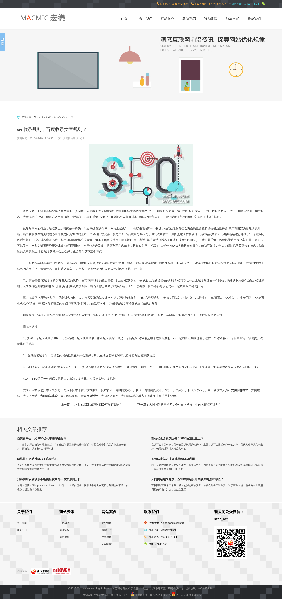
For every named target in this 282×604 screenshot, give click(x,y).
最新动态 (189, 18)
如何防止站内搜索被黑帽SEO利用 (173, 458)
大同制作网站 (239, 390)
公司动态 (64, 522)
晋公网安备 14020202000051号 (153, 594)
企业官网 (107, 522)
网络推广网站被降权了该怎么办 (37, 458)
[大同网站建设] (47, 25)
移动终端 (210, 18)
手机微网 (107, 537)
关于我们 (145, 18)
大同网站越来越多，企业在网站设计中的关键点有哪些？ (185, 404)
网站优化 (59, 117)
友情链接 (22, 570)
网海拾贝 (64, 529)
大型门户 (107, 529)
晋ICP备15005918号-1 (117, 594)
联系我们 (254, 18)
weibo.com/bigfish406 (173, 522)
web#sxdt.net (168, 529)
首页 (36, 117)
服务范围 (22, 529)
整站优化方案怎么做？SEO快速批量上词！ (178, 438)
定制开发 (107, 544)
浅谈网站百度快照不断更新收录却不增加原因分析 (49, 479)
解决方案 (232, 18)
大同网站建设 (70, 138)
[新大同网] (41, 572)
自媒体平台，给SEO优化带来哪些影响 (41, 438)
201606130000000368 (189, 594)
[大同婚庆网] (62, 572)
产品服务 (167, 18)
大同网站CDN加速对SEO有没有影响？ (97, 404)
